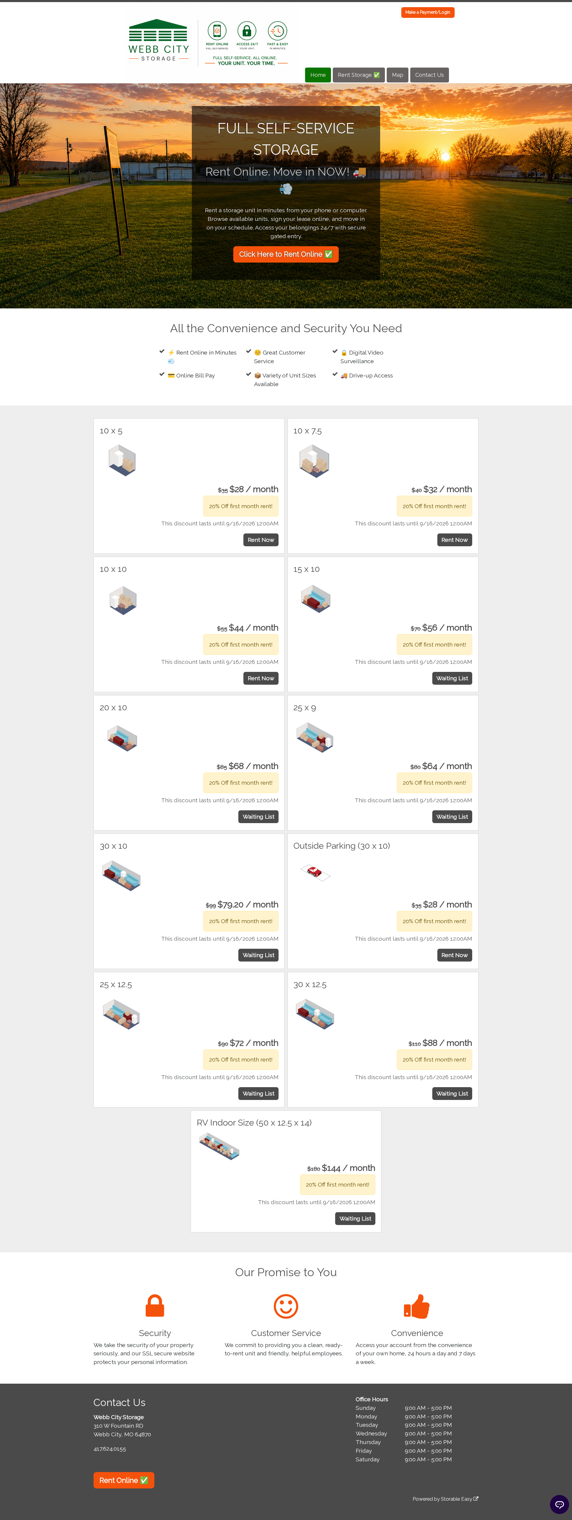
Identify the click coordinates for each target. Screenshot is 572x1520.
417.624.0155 (110, 1448)
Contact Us (429, 75)
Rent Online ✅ (124, 1480)
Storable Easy (457, 1499)
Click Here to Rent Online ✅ (286, 254)
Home (318, 75)
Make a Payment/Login (427, 12)
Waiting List (452, 678)
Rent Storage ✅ (359, 75)
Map (397, 75)
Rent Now (261, 539)
